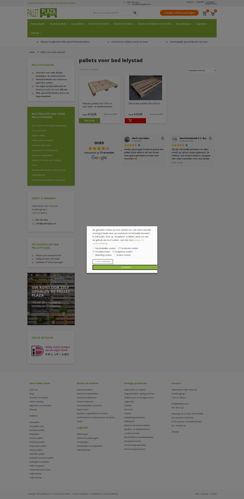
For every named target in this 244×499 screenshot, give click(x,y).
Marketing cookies (103, 255)
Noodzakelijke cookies (105, 248)
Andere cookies (124, 255)
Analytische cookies (124, 252)
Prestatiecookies (102, 252)
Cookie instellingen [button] (102, 261)
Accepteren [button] (126, 267)
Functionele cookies (129, 248)
